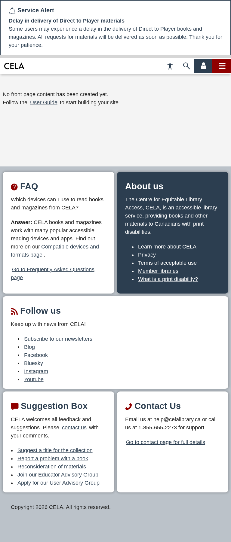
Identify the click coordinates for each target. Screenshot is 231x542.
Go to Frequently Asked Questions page (52, 273)
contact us (74, 428)
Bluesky (33, 363)
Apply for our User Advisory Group (58, 483)
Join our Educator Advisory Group (57, 475)
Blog (29, 347)
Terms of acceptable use (167, 263)
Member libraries (158, 271)
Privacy (147, 255)
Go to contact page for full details (165, 442)
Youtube (34, 379)
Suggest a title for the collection (55, 450)
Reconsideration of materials (51, 467)
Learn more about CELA (167, 247)
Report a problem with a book (52, 458)
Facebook (36, 355)
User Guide (43, 102)
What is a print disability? (168, 279)
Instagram (36, 371)
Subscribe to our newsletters (58, 339)
